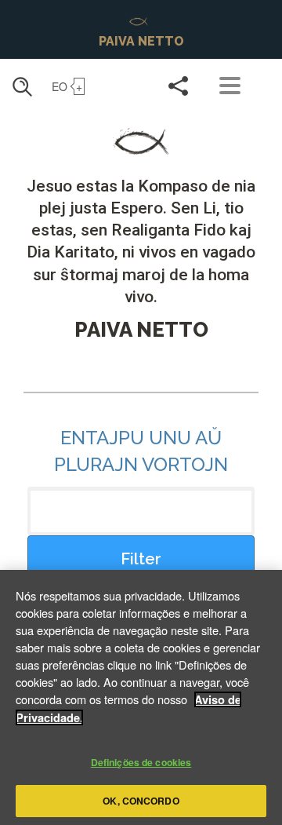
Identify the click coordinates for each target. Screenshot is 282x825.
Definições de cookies (141, 762)
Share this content (178, 85)
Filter (141, 558)
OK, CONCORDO (141, 801)
